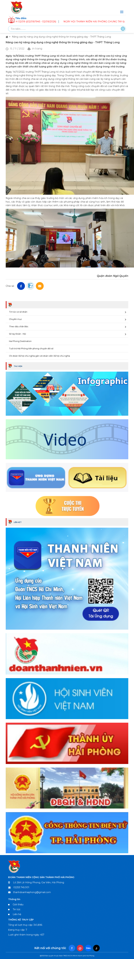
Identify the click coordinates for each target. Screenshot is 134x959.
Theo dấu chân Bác (18, 326)
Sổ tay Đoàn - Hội (17, 334)
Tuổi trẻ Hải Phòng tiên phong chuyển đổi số (31, 348)
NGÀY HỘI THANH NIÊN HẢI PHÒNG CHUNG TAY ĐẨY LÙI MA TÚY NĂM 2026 (80, 21)
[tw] (40, 286)
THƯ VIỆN (18, 366)
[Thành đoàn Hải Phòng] (67, 7)
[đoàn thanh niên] (67, 653)
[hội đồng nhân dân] (67, 787)
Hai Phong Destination (20, 341)
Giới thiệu (18, 904)
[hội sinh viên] (67, 698)
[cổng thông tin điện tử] (67, 832)
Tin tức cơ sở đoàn (18, 312)
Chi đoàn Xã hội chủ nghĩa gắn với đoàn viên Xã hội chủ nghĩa (39, 356)
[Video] (67, 438)
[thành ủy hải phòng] (67, 743)
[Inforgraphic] (67, 393)
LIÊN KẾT (18, 522)
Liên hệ (17, 914)
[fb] (21, 286)
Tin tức (16, 909)
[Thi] (67, 505)
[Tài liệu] (67, 477)
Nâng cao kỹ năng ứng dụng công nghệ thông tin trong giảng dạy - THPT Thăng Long (61, 36)
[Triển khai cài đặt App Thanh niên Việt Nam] (67, 578)
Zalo (88, 948)
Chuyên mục (15, 319)
